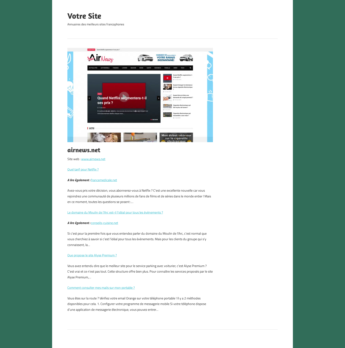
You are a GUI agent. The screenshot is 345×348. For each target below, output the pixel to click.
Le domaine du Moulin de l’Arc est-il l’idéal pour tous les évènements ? (115, 212)
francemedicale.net (104, 180)
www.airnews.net (93, 159)
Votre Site (84, 16)
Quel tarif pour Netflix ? (83, 169)
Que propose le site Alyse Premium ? (92, 255)
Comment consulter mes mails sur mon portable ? (101, 287)
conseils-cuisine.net (104, 222)
